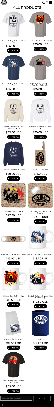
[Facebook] (2, 405)
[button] (47, 2)
